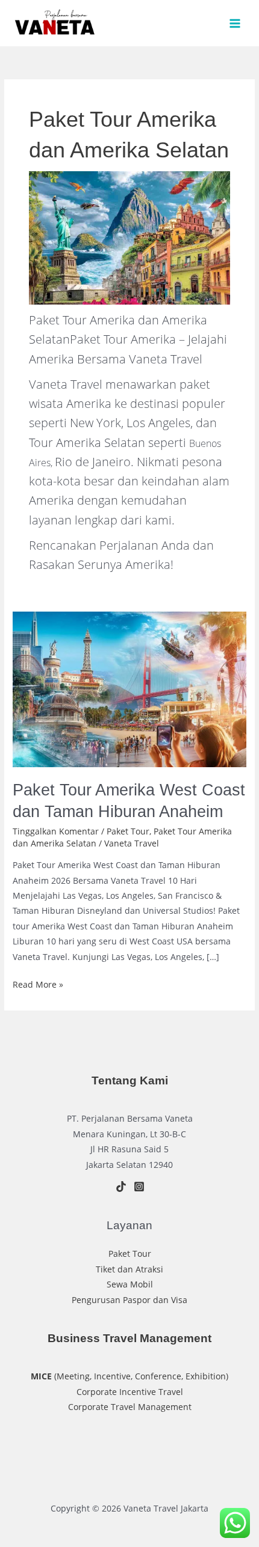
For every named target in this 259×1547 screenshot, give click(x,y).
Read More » (38, 985)
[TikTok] (121, 1186)
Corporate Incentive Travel (129, 1391)
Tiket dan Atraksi (129, 1269)
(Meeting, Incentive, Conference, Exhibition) (129, 1376)
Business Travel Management (129, 1338)
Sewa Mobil (130, 1284)
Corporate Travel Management (130, 1406)
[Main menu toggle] (235, 23)
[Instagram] (139, 1186)
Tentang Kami (130, 1080)
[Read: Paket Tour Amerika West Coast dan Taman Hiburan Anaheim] (129, 688)
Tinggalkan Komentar (56, 831)
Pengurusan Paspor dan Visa (129, 1299)
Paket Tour (128, 831)
